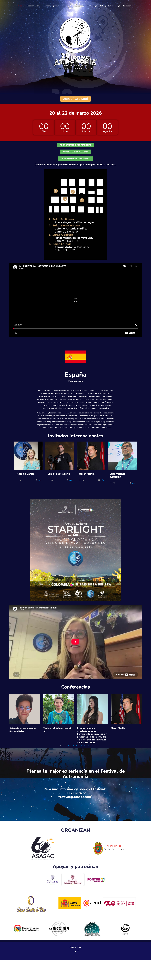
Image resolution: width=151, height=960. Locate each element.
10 (88, 745)
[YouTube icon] (75, 951)
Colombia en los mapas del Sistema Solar (23, 729)
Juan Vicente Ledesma (117, 475)
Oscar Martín (86, 473)
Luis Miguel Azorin (59, 473)
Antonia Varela (26, 473)
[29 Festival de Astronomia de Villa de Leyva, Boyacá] (75, 6)
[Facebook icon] (73, 951)
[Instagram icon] (78, 951)
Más (39, 480)
